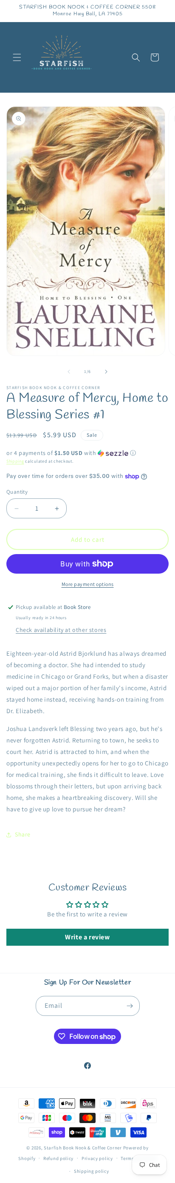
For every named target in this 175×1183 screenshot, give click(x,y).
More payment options (88, 584)
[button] (17, 57)
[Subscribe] (130, 1006)
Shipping (15, 461)
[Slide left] (68, 371)
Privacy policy (97, 1158)
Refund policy (58, 1158)
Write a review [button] (87, 937)
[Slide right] (106, 371)
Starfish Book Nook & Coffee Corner (83, 1148)
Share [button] (23, 834)
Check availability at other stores (61, 630)
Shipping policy (91, 1171)
